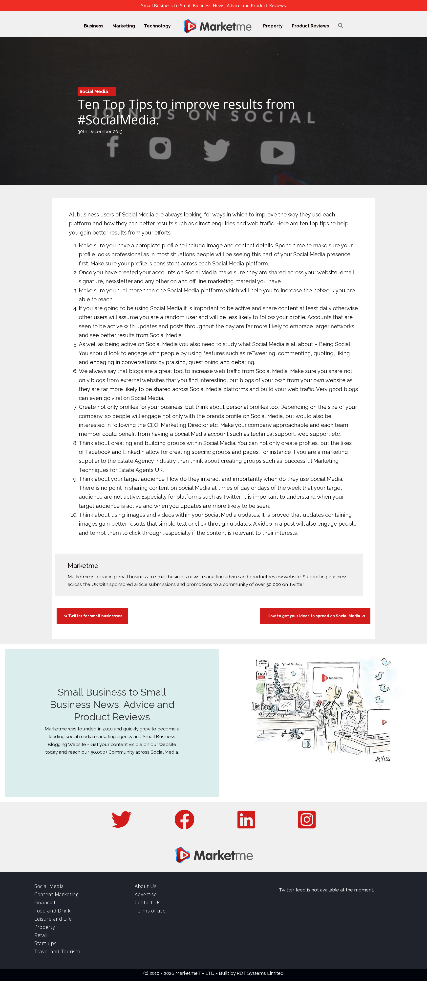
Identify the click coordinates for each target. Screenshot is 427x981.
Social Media (94, 91)
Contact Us (148, 902)
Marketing (123, 25)
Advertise (146, 894)
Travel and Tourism (57, 951)
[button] (341, 26)
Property (273, 25)
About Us (146, 886)
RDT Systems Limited (260, 973)
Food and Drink (52, 910)
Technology (157, 25)
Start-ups (45, 943)
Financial (44, 902)
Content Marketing (56, 894)
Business (93, 25)
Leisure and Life (53, 918)
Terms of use (150, 910)
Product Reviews (310, 25)
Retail (41, 935)
